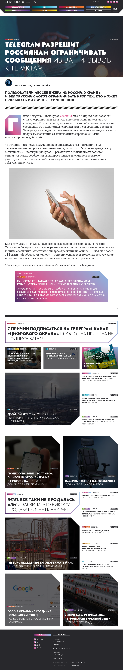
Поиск (96, 2)
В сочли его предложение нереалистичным (99, 378)
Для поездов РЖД (88, 618)
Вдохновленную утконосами (94, 548)
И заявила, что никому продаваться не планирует (41, 504)
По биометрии (98, 400)
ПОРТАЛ (42, 635)
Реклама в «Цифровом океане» (58, 642)
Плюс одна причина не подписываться (60, 334)
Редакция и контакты (61, 648)
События (18, 39)
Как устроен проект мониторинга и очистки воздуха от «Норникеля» (34, 418)
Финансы (85, 395)
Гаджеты (10, 469)
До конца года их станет (98, 422)
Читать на (24, 274)
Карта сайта (57, 659)
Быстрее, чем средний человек (61, 356)
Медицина (86, 543)
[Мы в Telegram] (108, 2)
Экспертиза (30, 277)
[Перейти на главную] (20, 2)
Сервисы (11, 606)
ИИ (44, 7)
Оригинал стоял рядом (97, 567)
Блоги (44, 10)
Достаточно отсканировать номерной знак (98, 514)
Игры (67, 476)
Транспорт (17, 10)
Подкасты (71, 10)
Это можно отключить (21, 358)
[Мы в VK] (111, 2)
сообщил (66, 116)
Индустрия (86, 373)
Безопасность (98, 7)
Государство (17, 7)
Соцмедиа (71, 7)
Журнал (98, 10)
